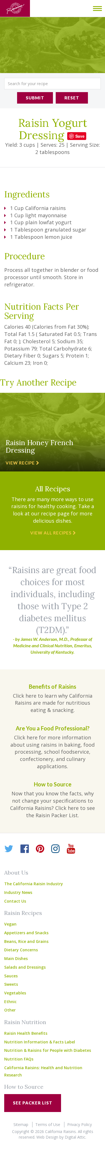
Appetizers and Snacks (26, 932)
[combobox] (52, 83)
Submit (35, 97)
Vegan (10, 924)
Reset (71, 97)
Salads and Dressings (25, 967)
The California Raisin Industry (33, 883)
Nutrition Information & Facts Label (39, 1042)
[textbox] (52, 83)
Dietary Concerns (21, 949)
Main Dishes (16, 958)
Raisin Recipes (23, 912)
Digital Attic (75, 1137)
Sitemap (20, 1124)
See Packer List (32, 1102)
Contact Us (15, 901)
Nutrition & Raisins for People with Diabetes (47, 1050)
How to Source (23, 1086)
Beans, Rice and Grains (26, 941)
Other (10, 1010)
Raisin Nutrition (25, 1021)
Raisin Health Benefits (25, 1033)
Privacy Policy (79, 1124)
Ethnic (10, 1001)
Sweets (11, 984)
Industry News (18, 892)
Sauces (11, 975)
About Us (16, 872)
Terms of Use (47, 1124)
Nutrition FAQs (18, 1059)
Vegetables (15, 993)
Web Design (47, 1137)
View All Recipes (50, 532)
